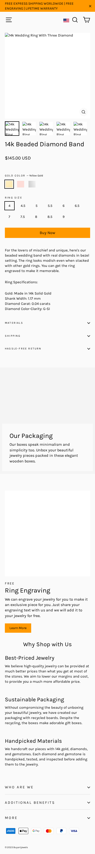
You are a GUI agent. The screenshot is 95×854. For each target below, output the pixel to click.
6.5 (77, 206)
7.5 (22, 217)
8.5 (50, 217)
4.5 (23, 206)
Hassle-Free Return (23, 348)
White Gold (32, 184)
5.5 (50, 206)
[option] (47, 76)
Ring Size (13, 197)
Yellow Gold (9, 184)
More (11, 818)
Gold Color (24, 175)
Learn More (18, 628)
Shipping (13, 335)
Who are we (19, 787)
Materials (14, 322)
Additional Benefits (30, 802)
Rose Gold (20, 184)
